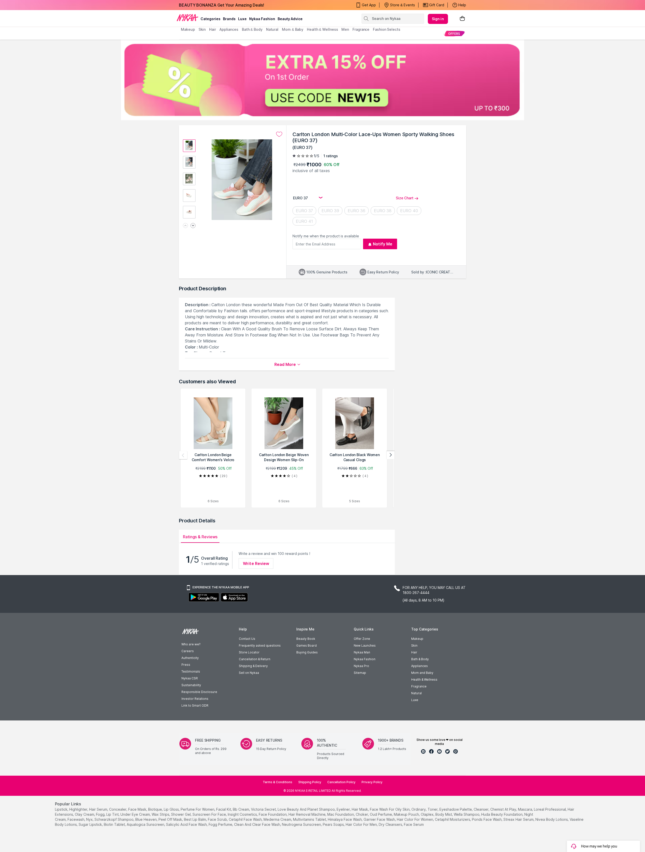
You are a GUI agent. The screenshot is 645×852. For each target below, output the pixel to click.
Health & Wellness (424, 679)
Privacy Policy (372, 782)
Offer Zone (362, 639)
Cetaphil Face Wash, (246, 819)
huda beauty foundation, (502, 814)
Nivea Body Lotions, (552, 819)
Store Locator (249, 652)
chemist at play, (503, 809)
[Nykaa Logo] (187, 17)
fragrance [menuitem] (360, 29)
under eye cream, (135, 814)
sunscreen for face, (209, 814)
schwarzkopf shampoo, (114, 819)
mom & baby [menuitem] (292, 29)
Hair (414, 652)
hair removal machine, (307, 814)
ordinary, (419, 809)
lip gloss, (172, 809)
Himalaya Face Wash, (345, 819)
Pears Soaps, (334, 824)
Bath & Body (420, 659)
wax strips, (161, 814)
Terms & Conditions (277, 782)
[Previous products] (183, 455)
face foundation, (273, 814)
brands (229, 19)
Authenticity (190, 658)
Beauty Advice (290, 19)
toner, (433, 809)
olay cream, (85, 814)
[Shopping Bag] (462, 18)
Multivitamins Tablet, (310, 819)
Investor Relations (194, 699)
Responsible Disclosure (199, 692)
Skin (414, 645)
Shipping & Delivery (253, 666)
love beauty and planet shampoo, (307, 809)
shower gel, (181, 814)
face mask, (137, 809)
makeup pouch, (407, 814)
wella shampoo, (467, 814)
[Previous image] (185, 226)
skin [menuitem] (202, 29)
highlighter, (78, 809)
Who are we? (190, 644)
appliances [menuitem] (228, 29)
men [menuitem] (345, 29)
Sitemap (360, 673)
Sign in (438, 19)
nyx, (89, 819)
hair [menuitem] (212, 29)
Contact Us (247, 639)
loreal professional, (550, 809)
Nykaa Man (362, 652)
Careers (187, 651)
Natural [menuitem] (272, 29)
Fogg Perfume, (221, 824)
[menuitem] (454, 33)
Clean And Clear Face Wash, (257, 824)
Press (185, 665)
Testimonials (190, 671)
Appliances (419, 666)
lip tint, (112, 814)
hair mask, (360, 809)
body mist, (444, 814)
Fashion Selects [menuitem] (386, 29)
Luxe (414, 700)
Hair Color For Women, (415, 819)
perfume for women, (198, 809)
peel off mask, (170, 819)
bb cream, (241, 809)
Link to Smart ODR (194, 705)
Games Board (306, 645)
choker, (362, 814)
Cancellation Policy (341, 782)
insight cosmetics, (243, 814)
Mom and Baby (422, 673)
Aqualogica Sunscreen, (146, 824)
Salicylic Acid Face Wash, (187, 824)
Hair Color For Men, (362, 824)
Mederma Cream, (278, 819)
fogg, (100, 814)
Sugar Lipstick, (91, 824)
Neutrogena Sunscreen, (302, 824)
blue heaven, (146, 819)
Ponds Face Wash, (487, 819)
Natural (416, 693)
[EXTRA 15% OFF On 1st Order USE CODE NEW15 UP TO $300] (322, 80)
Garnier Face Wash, (380, 819)
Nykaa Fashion (262, 19)
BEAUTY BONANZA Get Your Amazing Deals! (221, 5)
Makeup (417, 639)
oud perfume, (381, 814)
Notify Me (382, 243)
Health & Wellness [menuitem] (322, 29)
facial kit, (224, 809)
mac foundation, (341, 814)
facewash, (76, 819)
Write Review (256, 563)
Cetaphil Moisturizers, (453, 819)
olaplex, (427, 814)
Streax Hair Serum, (518, 819)
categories (210, 19)
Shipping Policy (309, 782)
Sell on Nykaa (249, 673)
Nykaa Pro (361, 666)
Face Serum (414, 824)
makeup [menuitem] (188, 29)
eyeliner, (344, 809)
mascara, (525, 809)
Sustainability (191, 685)
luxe (242, 19)
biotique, (155, 809)
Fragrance (419, 686)
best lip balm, (195, 819)
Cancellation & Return (254, 659)
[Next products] (390, 455)
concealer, (118, 809)
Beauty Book (305, 639)
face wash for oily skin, (390, 809)
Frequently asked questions (260, 645)
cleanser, (481, 809)
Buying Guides (307, 652)
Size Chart (404, 198)
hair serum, (98, 809)
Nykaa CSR (189, 678)
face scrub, (218, 819)
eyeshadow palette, (456, 809)
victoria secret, (264, 809)
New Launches (365, 645)
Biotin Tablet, (115, 824)
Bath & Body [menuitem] (252, 29)
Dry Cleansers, (391, 824)
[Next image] (193, 226)
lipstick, (61, 809)
